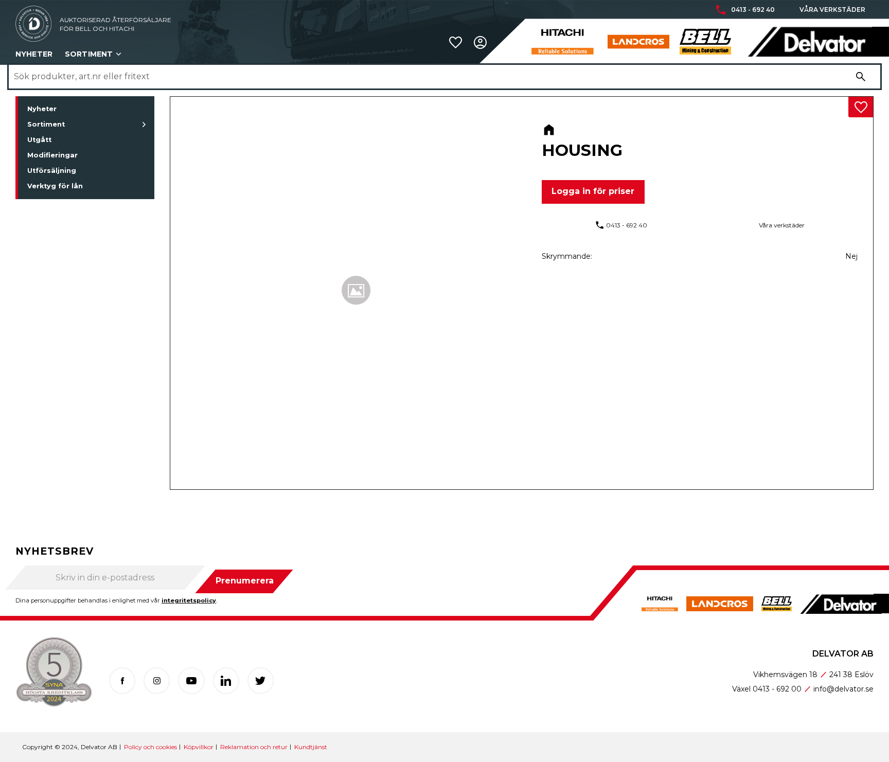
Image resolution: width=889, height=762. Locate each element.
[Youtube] (191, 680)
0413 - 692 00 (777, 689)
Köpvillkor (199, 747)
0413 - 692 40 (753, 10)
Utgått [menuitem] (39, 140)
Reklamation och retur (254, 747)
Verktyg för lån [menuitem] (55, 186)
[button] (455, 42)
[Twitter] (260, 680)
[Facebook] (122, 680)
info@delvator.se (843, 689)
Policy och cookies (150, 747)
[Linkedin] (226, 680)
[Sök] (860, 76)
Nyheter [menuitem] (33, 54)
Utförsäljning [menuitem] (51, 170)
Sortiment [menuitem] (89, 54)
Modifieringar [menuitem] (52, 155)
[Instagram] (157, 680)
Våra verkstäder (832, 10)
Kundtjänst (310, 747)
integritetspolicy (189, 600)
